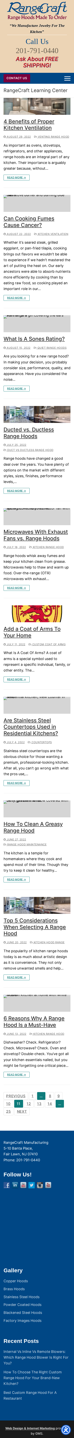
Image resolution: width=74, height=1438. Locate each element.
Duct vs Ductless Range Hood (30, 450)
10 (8, 1104)
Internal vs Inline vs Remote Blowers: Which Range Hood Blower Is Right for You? (36, 1357)
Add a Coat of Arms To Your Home (32, 632)
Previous (15, 1096)
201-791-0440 (37, 50)
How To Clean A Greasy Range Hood (33, 827)
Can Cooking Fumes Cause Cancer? (29, 221)
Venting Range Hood (53, 136)
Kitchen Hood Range (49, 942)
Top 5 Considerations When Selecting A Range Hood (35, 927)
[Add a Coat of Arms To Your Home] (37, 613)
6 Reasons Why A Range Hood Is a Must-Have (34, 1021)
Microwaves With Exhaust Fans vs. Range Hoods (36, 535)
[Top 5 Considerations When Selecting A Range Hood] (37, 905)
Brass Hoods (14, 1289)
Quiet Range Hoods (52, 347)
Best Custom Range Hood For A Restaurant (30, 1395)
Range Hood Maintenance (27, 844)
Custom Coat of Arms (48, 644)
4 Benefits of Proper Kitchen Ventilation (29, 124)
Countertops (41, 742)
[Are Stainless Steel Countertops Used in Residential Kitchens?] (37, 705)
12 (29, 1104)
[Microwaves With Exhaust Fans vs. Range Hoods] (37, 516)
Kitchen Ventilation (52, 234)
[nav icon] (67, 78)
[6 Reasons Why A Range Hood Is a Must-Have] (37, 1003)
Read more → (16, 177)
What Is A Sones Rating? (34, 339)
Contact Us (17, 78)
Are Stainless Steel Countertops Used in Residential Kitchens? (31, 727)
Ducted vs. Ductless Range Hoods (29, 432)
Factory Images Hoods (22, 1320)
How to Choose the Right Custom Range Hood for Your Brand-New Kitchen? (33, 1378)
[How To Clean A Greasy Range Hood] (37, 808)
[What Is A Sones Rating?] (37, 323)
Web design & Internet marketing (30, 1428)
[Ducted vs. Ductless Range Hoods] (37, 414)
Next (22, 1111)
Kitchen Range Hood (48, 547)
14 (50, 1104)
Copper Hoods (16, 1281)
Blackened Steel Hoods (23, 1312)
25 (8, 1111)
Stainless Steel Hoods (21, 1297)
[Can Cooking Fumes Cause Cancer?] (37, 203)
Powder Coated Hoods (22, 1305)
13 (39, 1104)
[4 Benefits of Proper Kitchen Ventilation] (37, 106)
